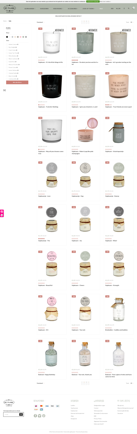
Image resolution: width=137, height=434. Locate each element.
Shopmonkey (84, 432)
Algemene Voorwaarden (100, 421)
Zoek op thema (88, 8)
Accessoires (72, 8)
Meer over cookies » (105, 1)
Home (5, 21)
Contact (96, 408)
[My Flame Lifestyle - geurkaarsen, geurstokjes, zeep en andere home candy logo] (9, 8)
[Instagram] (39, 415)
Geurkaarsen (29, 8)
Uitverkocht (118, 375)
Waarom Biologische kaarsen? (126, 408)
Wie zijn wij (120, 405)
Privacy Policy (97, 418)
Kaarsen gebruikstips (123, 411)
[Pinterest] (43, 415)
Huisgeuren (44, 8)
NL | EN (118, 8)
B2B (112, 8)
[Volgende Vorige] (88, 22)
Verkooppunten (98, 411)
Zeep (72, 416)
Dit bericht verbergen (93, 1)
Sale (101, 8)
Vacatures (120, 413)
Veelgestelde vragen (99, 405)
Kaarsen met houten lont (77, 413)
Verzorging (57, 8)
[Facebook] (35, 415)
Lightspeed (72, 432)
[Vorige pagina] (82, 22)
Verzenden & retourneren (101, 413)
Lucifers (73, 405)
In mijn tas (52, 63)
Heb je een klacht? (99, 424)
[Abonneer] (21, 414)
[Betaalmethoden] (36, 406)
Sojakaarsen (74, 411)
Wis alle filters (17, 82)
